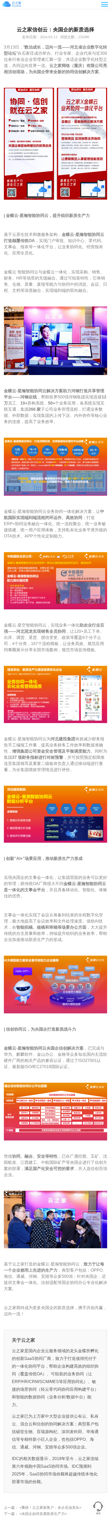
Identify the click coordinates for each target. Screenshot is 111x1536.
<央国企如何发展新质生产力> (42, 1514)
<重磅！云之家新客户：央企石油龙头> (49, 1507)
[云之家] (17, 4)
